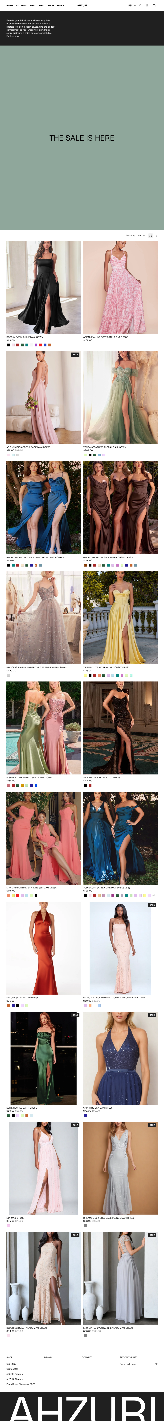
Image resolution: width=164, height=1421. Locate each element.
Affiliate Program (14, 1374)
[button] (141, 235)
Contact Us (12, 1368)
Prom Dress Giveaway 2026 (20, 1384)
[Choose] (76, 329)
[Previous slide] (11, 287)
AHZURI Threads (14, 1379)
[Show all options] (153, 895)
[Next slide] (76, 287)
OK (156, 1364)
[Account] (147, 5)
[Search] (140, 5)
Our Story (11, 1363)
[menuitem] (61, 5)
